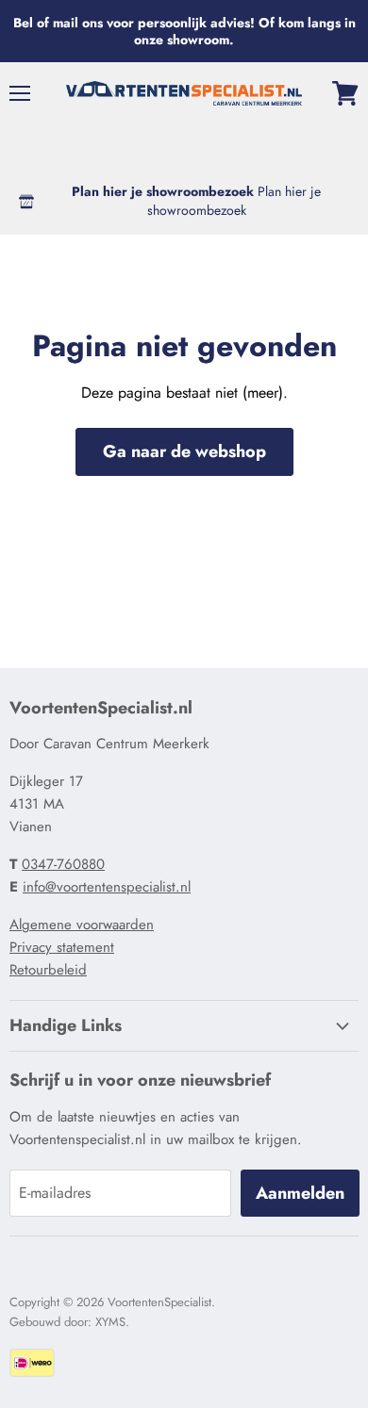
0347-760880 (63, 864)
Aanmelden (300, 1193)
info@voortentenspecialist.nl (107, 886)
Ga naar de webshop (184, 451)
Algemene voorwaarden (81, 924)
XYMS (110, 1322)
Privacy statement (61, 947)
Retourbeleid (48, 969)
